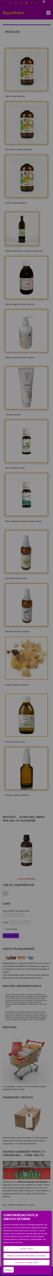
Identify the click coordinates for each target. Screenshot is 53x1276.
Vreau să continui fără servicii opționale (26, 1256)
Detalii (8, 1269)
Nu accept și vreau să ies (26, 1262)
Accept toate (26, 1249)
